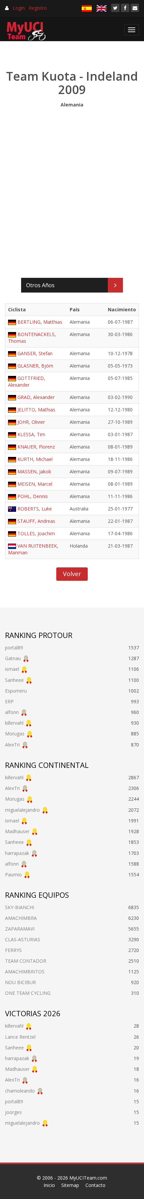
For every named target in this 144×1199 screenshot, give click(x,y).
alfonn (12, 712)
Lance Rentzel (20, 1037)
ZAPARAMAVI (19, 929)
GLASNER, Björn (35, 366)
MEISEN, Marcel (34, 484)
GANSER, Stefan (35, 353)
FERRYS (13, 950)
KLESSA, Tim (31, 434)
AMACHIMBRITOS (25, 971)
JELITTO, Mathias (36, 409)
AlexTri (12, 744)
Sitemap (70, 1185)
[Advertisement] (72, 191)
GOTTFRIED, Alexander (26, 381)
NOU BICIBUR (20, 982)
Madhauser (17, 831)
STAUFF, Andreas (36, 521)
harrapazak (17, 853)
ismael (12, 669)
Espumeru (16, 691)
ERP (9, 701)
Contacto (95, 1185)
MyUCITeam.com (88, 1178)
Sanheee (14, 680)
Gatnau (13, 658)
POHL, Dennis (32, 496)
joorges (13, 1112)
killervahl (14, 723)
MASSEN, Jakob (34, 471)
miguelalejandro (22, 810)
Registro (38, 8)
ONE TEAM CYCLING (28, 993)
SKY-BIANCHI (19, 907)
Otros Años (40, 285)
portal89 (14, 647)
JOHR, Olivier (31, 422)
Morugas (14, 733)
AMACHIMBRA (21, 918)
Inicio (49, 1185)
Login (19, 8)
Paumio (13, 874)
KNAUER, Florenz (36, 447)
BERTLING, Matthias (39, 322)
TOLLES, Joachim (36, 533)
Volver (72, 574)
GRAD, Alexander (36, 397)
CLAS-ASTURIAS (22, 939)
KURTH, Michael (35, 459)
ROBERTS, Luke (34, 508)
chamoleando (20, 1091)
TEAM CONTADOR (25, 961)
